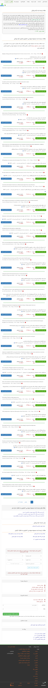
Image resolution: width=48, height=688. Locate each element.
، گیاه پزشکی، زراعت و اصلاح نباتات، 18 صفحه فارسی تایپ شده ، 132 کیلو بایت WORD (30, 447)
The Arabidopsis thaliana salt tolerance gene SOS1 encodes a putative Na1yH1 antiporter (16, 258)
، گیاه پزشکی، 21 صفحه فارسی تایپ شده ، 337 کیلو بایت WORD (15, 372)
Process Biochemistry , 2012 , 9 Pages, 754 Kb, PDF (15, 322)
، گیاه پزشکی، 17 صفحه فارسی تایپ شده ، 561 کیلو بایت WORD (34, 280)
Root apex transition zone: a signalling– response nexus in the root (12, 172)
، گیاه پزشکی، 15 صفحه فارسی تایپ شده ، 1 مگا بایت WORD (35, 151)
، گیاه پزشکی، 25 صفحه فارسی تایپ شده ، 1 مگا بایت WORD (20, 163)
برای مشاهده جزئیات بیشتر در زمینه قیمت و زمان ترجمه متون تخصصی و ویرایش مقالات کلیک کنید (24, 573)
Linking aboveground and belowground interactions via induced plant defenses (15, 273)
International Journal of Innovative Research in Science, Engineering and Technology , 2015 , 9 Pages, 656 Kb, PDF (22, 186)
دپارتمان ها (17, 1)
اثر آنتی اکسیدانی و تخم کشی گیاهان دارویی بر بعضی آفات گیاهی (35, 189)
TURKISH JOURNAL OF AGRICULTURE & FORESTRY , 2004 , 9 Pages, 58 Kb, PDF (17, 486)
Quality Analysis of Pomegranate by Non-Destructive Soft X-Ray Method (13, 113)
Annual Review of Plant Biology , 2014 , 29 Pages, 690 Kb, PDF (24, 472)
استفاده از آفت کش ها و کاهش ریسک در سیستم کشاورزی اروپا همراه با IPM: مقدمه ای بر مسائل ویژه (29, 445)
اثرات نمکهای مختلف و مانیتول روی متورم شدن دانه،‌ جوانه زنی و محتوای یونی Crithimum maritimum (30, 205)
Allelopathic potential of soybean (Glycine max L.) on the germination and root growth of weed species (18, 336)
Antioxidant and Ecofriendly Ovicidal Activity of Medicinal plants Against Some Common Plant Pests (18, 184)
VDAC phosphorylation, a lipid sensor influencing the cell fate (12, 411)
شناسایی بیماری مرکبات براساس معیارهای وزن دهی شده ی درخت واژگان (34, 70)
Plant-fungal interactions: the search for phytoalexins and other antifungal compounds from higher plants (19, 425)
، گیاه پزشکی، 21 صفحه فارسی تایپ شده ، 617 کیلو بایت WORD (34, 264)
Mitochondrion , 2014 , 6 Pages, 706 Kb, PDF (30, 411)
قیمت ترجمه (33, 1)
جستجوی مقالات (40, 601)
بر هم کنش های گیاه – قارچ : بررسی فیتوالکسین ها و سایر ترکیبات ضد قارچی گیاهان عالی (32, 430)
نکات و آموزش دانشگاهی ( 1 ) (39, 637)
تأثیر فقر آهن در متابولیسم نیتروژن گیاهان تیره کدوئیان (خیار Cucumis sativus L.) (33, 86)
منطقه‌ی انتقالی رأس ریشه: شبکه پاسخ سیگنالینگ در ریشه (36, 175)
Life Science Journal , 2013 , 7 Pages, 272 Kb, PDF (11, 338)
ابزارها (28, 683)
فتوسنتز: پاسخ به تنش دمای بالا (41, 402)
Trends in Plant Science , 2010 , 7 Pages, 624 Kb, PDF (33, 172)
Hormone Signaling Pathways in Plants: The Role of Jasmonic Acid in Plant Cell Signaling (16, 484)
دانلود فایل (23, 1)
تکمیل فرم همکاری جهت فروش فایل (38, 625)
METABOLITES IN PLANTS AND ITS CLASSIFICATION (11, 228)
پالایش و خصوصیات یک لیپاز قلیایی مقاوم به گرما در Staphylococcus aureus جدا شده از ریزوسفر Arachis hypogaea (28, 325)
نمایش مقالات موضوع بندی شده (11, 614)
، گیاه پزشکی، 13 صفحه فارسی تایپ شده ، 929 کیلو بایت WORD (34, 207)
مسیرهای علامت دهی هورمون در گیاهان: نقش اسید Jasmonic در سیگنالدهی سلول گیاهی (32, 489)
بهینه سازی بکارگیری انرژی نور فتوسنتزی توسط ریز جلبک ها (36, 219)
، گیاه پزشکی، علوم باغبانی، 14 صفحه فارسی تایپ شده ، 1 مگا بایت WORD (32, 119)
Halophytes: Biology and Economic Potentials (9, 53)
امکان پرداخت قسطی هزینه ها (37, 589)
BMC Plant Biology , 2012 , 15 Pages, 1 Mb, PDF (11, 83)
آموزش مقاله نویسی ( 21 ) (40, 635)
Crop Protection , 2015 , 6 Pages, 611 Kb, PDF (10, 306)
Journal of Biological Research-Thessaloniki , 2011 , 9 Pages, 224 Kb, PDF (15, 202)
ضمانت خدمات (40, 585)
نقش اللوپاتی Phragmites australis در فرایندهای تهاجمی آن (36, 372)
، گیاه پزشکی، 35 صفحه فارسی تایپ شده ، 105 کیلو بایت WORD (24, 475)
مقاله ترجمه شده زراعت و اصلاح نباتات (15, 533)
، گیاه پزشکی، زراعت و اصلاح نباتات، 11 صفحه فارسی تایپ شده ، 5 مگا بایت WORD (31, 58)
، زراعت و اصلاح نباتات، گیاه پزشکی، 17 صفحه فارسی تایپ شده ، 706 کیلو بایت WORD (30, 249)
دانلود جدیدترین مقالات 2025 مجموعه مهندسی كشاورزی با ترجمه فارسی (30, 514)
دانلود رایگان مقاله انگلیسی (40, 61)
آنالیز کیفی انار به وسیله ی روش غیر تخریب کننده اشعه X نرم (36, 117)
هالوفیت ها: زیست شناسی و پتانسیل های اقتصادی (38, 56)
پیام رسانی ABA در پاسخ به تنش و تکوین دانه (38, 163)
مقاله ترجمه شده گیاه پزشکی (39, 533)
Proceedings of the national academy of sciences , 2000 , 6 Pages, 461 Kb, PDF (16, 259)
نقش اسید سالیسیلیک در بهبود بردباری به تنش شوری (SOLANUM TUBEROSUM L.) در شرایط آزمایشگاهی (29, 149)
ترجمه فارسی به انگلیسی (36, 660)
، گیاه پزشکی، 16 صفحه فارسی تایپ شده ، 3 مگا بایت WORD (35, 72)
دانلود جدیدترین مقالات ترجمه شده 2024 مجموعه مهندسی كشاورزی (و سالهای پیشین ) (28, 515)
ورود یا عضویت (8, 1)
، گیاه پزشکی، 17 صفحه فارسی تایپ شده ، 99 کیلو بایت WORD (34, 491)
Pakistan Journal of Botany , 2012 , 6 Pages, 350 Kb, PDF (19, 146)
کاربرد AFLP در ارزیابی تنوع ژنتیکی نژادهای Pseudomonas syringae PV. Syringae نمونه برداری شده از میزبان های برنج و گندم (26, 356)
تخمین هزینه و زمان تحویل (33, 567)
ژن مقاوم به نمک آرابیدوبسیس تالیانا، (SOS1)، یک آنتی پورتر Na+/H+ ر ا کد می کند (33, 262)
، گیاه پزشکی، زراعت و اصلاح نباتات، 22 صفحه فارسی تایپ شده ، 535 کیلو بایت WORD (23, 296)
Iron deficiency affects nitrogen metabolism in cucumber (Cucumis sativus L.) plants (15, 81)
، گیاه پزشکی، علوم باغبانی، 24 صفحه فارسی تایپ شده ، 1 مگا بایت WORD (32, 135)
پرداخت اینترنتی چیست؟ (25, 658)
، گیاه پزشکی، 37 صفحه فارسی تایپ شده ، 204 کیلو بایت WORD (34, 431)
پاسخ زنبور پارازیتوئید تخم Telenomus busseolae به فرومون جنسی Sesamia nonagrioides (32, 461)
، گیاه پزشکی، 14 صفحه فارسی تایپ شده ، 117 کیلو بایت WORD (34, 463)
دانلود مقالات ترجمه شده (38, 599)
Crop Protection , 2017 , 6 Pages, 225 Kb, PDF (10, 442)
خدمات (39, 1)
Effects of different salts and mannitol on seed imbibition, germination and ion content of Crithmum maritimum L (20, 200)
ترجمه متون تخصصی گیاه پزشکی (38, 526)
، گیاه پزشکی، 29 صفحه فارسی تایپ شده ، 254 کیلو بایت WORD (24, 402)
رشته (44, 609)
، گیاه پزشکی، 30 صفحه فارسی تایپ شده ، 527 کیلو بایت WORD (34, 327)
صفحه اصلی (45, 1)
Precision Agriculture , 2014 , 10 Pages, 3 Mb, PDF (34, 67)
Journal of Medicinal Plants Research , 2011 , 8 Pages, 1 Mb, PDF (14, 99)
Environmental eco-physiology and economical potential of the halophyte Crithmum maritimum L (17, 97)
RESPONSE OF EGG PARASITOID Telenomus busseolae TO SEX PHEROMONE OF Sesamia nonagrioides (19, 456)
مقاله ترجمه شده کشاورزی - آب (39, 539)
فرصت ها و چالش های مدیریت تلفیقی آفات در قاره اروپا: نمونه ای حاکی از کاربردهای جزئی (31, 309)
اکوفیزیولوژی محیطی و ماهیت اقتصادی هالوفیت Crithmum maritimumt (34, 102)
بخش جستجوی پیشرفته (36, 46)
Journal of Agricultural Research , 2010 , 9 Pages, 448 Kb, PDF (13, 244)
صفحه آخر (20, 502)
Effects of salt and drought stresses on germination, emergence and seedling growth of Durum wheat (18, 242)
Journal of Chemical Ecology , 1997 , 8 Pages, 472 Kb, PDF (13, 458)
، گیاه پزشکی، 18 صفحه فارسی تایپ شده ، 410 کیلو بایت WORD (34, 358)
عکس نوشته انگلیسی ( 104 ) (39, 639)
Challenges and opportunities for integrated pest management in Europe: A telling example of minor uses (18, 305)
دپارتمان (43, 605)
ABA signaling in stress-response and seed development (11, 160)
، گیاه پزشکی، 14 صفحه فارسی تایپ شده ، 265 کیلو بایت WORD (34, 388)
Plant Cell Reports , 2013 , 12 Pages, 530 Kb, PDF (29, 160)
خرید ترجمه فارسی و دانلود (6, 61)
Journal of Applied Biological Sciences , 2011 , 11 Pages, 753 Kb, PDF (14, 130)
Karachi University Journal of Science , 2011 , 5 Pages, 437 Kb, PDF (29, 53)
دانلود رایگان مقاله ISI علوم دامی (39, 536)
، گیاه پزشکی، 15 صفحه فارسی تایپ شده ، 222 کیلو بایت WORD (34, 416)
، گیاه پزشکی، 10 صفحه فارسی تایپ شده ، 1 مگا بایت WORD (35, 104)
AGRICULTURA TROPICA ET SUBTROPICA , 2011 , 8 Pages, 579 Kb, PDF (17, 353)
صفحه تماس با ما (11, 647)
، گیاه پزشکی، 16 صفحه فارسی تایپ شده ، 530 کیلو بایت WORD (34, 311)
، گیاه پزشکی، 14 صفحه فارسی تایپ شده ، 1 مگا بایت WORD (16, 175)
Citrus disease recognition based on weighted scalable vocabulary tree (13, 67)
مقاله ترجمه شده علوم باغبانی (17, 536)
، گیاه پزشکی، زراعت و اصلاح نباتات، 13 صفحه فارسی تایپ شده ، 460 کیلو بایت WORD (30, 343)
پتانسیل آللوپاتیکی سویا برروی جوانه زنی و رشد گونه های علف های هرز (34, 341)
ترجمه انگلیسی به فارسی (35, 654)
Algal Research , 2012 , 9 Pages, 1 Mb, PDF (33, 216)
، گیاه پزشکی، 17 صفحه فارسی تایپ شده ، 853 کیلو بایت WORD (15, 219)
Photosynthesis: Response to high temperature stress (10, 397)
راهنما (28, 1)
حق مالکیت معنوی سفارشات (37, 587)
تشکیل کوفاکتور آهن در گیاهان (41, 475)
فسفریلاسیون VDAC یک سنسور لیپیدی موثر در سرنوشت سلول (35, 414)
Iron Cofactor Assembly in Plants (7, 472)
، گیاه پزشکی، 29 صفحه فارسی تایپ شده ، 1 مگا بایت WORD (35, 88)
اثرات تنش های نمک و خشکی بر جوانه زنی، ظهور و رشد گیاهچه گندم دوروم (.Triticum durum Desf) (30, 247)
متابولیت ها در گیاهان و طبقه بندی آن (40, 233)
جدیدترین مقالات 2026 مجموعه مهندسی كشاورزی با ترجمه (33, 512)
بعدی (26, 502)
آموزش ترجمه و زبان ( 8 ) (40, 633)
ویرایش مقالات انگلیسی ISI (35, 667)
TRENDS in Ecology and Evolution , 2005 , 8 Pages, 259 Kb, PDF (14, 275)
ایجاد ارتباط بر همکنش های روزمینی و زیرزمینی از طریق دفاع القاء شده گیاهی (33, 278)
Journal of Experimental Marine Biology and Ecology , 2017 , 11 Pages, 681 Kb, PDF (17, 369)
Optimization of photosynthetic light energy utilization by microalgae (13, 216)
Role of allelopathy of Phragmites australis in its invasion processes (13, 367)
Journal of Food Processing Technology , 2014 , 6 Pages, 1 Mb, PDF (14, 114)
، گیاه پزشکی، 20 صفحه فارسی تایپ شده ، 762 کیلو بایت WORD (22, 233)
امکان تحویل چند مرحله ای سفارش (36, 591)
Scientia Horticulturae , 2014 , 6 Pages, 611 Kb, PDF (11, 383)
